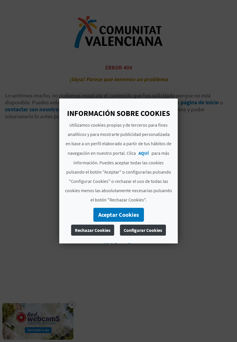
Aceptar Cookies (118, 214)
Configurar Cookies (143, 230)
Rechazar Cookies (92, 230)
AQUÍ (143, 153)
